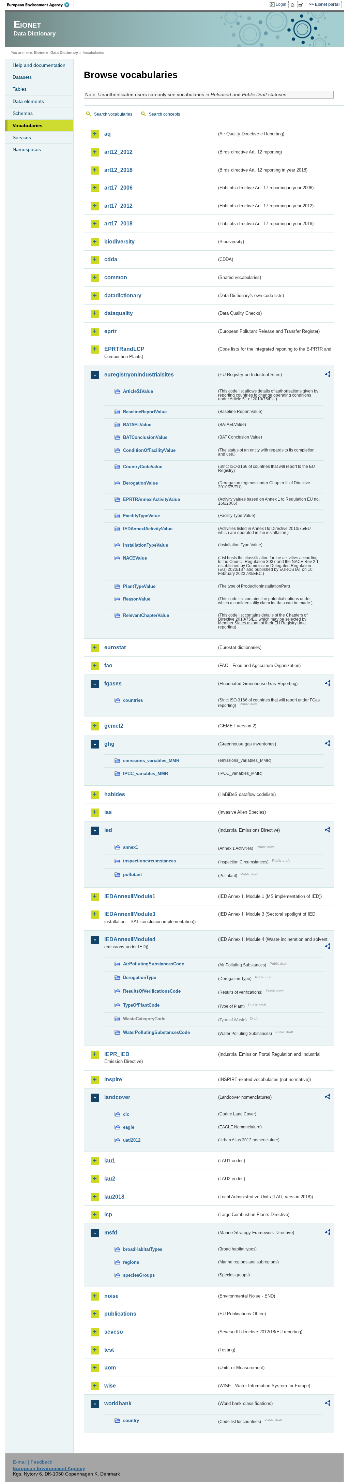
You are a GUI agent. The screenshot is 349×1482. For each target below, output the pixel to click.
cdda (110, 259)
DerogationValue (140, 483)
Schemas (23, 113)
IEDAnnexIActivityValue (147, 528)
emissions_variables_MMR (151, 760)
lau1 (109, 1161)
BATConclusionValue (145, 437)
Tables (20, 89)
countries (133, 700)
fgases (113, 683)
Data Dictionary (64, 52)
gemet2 (113, 726)
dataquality (118, 313)
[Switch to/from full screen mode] (302, 4)
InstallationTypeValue (145, 545)
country (131, 1420)
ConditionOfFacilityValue (149, 450)
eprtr (110, 331)
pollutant (132, 874)
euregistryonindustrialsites (139, 374)
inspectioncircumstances (149, 860)
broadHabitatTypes (142, 1249)
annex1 (130, 847)
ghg (109, 744)
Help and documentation (39, 65)
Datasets (22, 77)
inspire (113, 1079)
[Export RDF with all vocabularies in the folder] (327, 375)
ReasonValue (136, 599)
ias (108, 812)
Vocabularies (28, 125)
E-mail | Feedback (32, 1462)
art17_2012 (118, 206)
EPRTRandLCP (124, 349)
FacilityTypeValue (141, 515)
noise (111, 1296)
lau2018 (114, 1197)
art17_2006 (118, 188)
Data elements (28, 101)
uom (110, 1367)
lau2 (109, 1179)
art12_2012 (118, 152)
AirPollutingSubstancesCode (153, 963)
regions (131, 1262)
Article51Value (138, 391)
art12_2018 (118, 170)
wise (110, 1386)
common (115, 277)
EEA (40, 4)
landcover (117, 1097)
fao (108, 665)
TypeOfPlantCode (141, 1005)
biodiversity (119, 241)
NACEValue (135, 558)
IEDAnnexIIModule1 (129, 896)
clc (126, 1114)
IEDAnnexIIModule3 (129, 914)
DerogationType (139, 977)
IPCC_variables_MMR (145, 773)
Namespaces (27, 149)
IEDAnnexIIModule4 (129, 939)
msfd (110, 1232)
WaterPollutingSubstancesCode (156, 1032)
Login (281, 4)
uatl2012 (131, 1140)
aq (107, 134)
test (109, 1350)
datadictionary (122, 295)
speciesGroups (139, 1275)
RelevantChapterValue (146, 615)
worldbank (118, 1403)
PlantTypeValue (139, 586)
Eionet (40, 52)
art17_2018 (118, 223)
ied (108, 830)
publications (120, 1314)
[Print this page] (294, 4)
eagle (128, 1127)
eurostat (115, 647)
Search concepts (164, 114)
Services (22, 137)
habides (114, 794)
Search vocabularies (113, 114)
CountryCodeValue (142, 466)
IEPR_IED (117, 1054)
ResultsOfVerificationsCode (152, 991)
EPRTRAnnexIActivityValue (151, 499)
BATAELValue (137, 424)
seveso (113, 1332)
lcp (108, 1214)
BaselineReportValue (145, 411)
